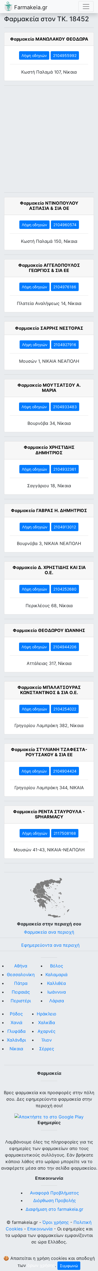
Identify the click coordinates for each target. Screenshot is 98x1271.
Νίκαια (16, 1048)
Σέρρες (46, 1048)
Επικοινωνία (40, 1228)
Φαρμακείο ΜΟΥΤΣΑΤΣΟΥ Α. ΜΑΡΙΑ (49, 387)
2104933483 (65, 406)
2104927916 (65, 344)
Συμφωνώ (69, 1265)
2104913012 (65, 527)
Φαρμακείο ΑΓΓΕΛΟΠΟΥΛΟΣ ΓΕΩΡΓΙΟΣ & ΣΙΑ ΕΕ (49, 267)
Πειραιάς (21, 992)
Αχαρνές (47, 1031)
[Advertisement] (49, 139)
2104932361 (64, 469)
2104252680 (64, 589)
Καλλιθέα (56, 983)
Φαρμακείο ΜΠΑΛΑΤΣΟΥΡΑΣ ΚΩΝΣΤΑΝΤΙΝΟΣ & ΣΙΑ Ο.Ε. (49, 690)
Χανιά (16, 1022)
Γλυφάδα (16, 1031)
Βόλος (56, 966)
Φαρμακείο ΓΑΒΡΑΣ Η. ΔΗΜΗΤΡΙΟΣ (49, 510)
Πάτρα (20, 983)
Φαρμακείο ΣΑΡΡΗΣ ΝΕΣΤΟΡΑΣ (49, 328)
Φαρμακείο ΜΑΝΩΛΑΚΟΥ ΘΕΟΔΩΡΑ (49, 39)
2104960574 (64, 224)
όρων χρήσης (41, 1265)
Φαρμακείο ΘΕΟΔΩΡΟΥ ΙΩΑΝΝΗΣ (49, 630)
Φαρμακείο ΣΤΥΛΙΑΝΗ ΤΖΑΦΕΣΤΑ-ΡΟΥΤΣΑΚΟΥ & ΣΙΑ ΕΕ (49, 752)
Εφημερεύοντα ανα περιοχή (50, 945)
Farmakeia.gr (30, 7)
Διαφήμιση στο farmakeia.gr (54, 1209)
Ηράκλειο (46, 1013)
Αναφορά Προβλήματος (54, 1193)
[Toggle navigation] (86, 6)
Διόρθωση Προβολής (54, 1200)
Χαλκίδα (46, 1022)
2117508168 (65, 833)
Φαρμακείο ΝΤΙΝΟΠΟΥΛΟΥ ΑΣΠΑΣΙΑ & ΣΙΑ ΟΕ (49, 205)
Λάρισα (56, 1000)
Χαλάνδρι (16, 1040)
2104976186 (64, 287)
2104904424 (64, 771)
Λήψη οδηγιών (34, 55)
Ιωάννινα (56, 992)
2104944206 (64, 646)
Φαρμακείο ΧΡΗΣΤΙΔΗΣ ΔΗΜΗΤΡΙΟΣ (49, 449)
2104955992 (64, 55)
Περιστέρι (21, 1000)
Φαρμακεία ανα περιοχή (49, 932)
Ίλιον (47, 1040)
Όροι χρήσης (55, 1222)
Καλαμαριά (56, 974)
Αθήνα (20, 966)
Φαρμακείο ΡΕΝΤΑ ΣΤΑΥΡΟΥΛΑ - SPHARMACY (49, 814)
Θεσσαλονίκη (21, 974)
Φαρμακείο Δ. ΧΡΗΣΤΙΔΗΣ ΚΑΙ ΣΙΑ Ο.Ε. (49, 570)
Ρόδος (16, 1013)
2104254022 (64, 709)
